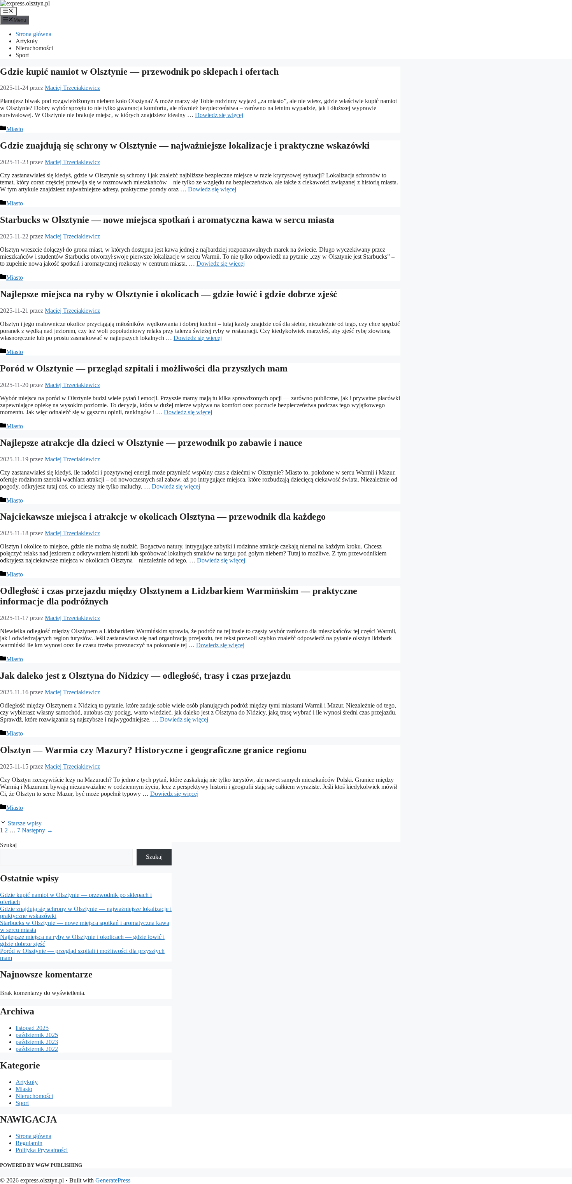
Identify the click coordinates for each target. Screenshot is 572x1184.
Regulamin (29, 1143)
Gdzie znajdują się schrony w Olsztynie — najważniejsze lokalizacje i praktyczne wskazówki (185, 145)
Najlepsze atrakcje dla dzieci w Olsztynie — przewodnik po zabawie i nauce (151, 443)
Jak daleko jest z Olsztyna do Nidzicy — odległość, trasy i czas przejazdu (145, 676)
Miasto (14, 129)
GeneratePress (112, 1180)
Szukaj (8, 845)
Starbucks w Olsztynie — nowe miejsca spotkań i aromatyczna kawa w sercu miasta (167, 220)
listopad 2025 (32, 1028)
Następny (37, 830)
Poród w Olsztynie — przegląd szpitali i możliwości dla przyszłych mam (144, 368)
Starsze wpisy (25, 823)
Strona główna (33, 34)
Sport (22, 55)
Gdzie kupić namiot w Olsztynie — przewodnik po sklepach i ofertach (139, 72)
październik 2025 (37, 1035)
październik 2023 (37, 1042)
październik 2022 (37, 1049)
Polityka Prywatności (42, 1150)
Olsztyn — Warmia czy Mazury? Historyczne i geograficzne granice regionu (153, 750)
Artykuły (27, 41)
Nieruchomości (34, 48)
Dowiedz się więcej (219, 115)
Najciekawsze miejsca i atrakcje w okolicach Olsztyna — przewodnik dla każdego (163, 516)
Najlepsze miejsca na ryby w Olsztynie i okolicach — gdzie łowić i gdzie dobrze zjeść (168, 294)
